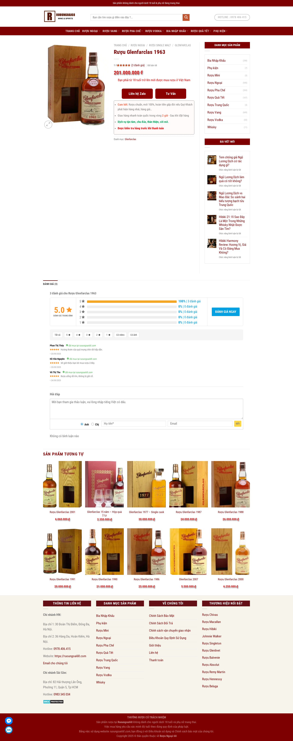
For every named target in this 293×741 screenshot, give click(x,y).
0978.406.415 (62, 649)
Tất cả (57, 334)
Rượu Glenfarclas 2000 (230, 579)
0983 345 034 (62, 694)
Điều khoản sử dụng (160, 731)
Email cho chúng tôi (55, 663)
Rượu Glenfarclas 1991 (62, 579)
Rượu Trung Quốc (218, 105)
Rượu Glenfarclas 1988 (230, 512)
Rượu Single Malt (160, 45)
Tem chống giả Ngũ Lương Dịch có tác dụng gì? (231, 161)
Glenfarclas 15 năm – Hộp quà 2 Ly (104, 513)
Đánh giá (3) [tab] (50, 284)
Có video (120, 334)
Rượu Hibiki (209, 629)
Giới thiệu (155, 645)
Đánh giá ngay (225, 312)
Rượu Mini (213, 75)
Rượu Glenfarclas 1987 (188, 512)
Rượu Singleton (211, 643)
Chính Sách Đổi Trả (161, 623)
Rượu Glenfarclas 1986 (146, 579)
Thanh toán (156, 660)
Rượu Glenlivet (211, 650)
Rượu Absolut (210, 665)
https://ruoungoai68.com (70, 656)
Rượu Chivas (210, 615)
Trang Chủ (72, 31)
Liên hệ (153, 653)
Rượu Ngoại (90, 31)
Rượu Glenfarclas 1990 (104, 579)
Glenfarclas (183, 45)
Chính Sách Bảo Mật (161, 616)
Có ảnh (133, 334)
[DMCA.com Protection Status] (53, 701)
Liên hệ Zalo (137, 94)
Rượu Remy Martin (213, 672)
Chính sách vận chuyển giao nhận (170, 630)
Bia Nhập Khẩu (176, 31)
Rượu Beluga (210, 686)
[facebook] (9, 720)
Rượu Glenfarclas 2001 (62, 512)
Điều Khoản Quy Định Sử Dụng (167, 638)
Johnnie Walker (211, 636)
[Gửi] (186, 17)
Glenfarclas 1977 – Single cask (146, 512)
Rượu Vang (110, 31)
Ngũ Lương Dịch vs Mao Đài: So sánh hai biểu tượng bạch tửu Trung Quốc (232, 199)
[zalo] (9, 730)
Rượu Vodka (153, 31)
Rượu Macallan (211, 622)
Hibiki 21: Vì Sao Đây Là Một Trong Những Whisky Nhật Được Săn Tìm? (232, 223)
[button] (48, 125)
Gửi (238, 423)
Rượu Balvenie (211, 658)
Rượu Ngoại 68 (168, 736)
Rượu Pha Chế (131, 31)
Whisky (211, 127)
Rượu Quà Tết (200, 31)
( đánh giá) (138, 65)
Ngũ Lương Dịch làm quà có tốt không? (231, 179)
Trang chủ (120, 45)
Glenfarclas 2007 (188, 579)
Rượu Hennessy (212, 679)
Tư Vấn (171, 94)
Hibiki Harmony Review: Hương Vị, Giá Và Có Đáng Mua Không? (232, 246)
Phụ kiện (219, 31)
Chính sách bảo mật (186, 731)
